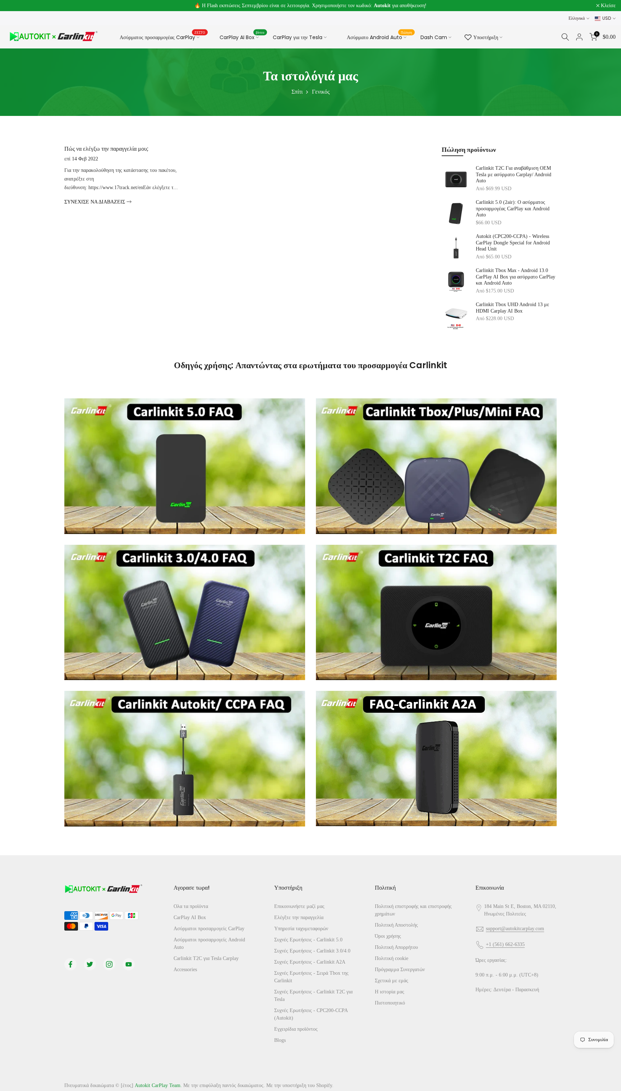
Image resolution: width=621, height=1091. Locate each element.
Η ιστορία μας (389, 991)
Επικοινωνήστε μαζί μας (299, 906)
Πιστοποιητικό (390, 1003)
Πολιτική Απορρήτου (396, 947)
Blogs (280, 1040)
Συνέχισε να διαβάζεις (95, 202)
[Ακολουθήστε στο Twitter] (90, 964)
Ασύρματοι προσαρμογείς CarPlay (209, 928)
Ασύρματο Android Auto (379, 36)
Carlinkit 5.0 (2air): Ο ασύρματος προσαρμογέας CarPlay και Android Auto (512, 208)
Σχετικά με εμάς (391, 980)
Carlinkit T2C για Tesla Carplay (206, 958)
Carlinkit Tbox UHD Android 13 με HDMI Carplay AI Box (512, 308)
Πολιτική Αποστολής (396, 925)
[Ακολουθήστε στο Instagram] (109, 964)
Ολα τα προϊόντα (191, 906)
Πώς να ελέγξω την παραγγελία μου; (106, 149)
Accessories (185, 969)
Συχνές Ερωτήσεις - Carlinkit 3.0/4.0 (312, 951)
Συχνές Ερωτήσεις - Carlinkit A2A (309, 962)
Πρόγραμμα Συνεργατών (400, 969)
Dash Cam (433, 37)
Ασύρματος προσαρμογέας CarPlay (162, 37)
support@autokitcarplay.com (515, 928)
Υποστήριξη (485, 37)
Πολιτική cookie (391, 958)
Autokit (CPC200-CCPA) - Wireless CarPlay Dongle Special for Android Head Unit (513, 243)
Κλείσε (17, 5)
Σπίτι (297, 92)
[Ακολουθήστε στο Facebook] (70, 964)
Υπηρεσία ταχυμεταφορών (301, 928)
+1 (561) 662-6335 (505, 944)
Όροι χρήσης (388, 936)
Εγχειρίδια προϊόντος (296, 1029)
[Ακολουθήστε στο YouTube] (129, 964)
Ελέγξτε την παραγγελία (298, 917)
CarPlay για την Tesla (297, 37)
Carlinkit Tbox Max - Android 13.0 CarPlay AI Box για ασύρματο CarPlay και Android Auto (515, 277)
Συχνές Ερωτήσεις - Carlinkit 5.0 (308, 939)
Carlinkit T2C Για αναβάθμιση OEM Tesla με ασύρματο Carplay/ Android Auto (513, 174)
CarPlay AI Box (242, 36)
